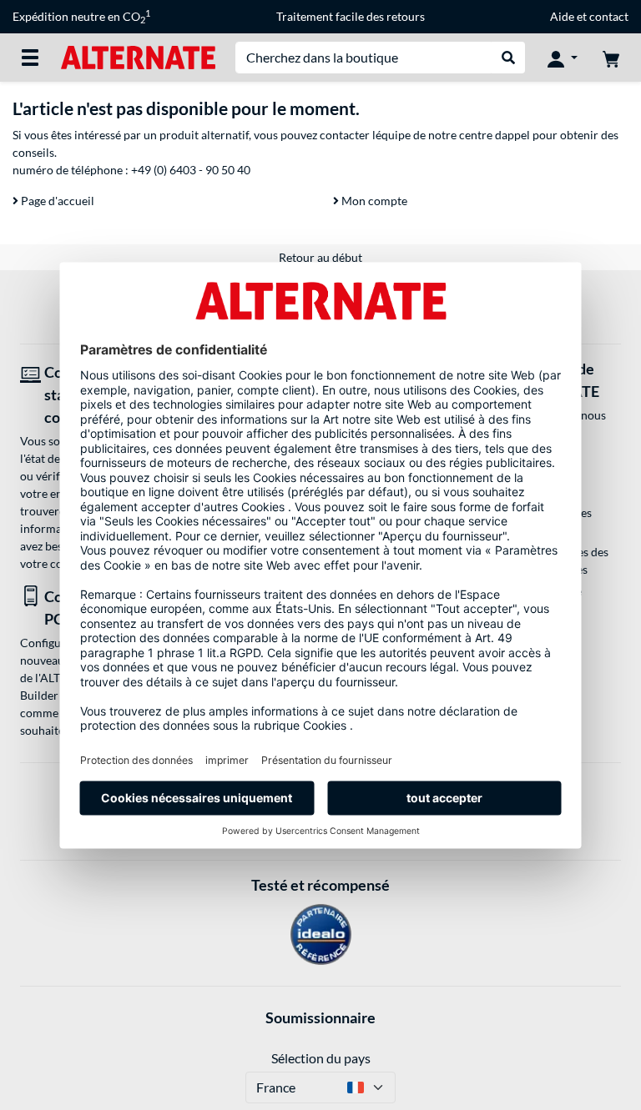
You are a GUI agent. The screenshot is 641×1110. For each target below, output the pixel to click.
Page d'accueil (56, 200)
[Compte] (562, 57)
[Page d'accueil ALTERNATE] (138, 56)
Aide (562, 16)
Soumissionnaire (320, 1017)
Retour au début (320, 257)
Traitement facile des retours (350, 16)
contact (608, 16)
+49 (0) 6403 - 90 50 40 (190, 170)
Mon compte (373, 200)
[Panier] (610, 57)
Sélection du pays (321, 1058)
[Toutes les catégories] (30, 57)
